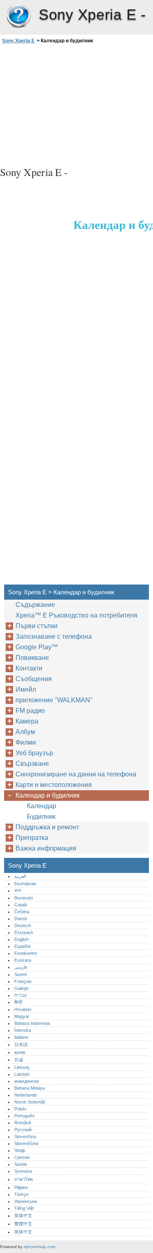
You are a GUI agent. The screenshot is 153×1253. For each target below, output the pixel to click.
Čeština (21, 911)
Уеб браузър (34, 753)
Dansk (20, 918)
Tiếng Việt (24, 1208)
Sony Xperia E (18, 16)
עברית (20, 995)
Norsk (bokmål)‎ (29, 1101)
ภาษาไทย (23, 1179)
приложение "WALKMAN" (54, 700)
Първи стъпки (37, 625)
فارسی (20, 967)
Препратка (32, 837)
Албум (25, 731)
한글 (18, 1059)
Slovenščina (26, 1143)
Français (23, 981)
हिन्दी (18, 1002)
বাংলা (17, 890)
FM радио (30, 710)
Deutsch (22, 925)
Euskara (22, 960)
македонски (26, 1081)
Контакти (29, 668)
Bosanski (23, 897)
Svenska (23, 1171)
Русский (22, 1129)
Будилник (41, 816)
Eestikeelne (25, 953)
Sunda (20, 1164)
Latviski (21, 1074)
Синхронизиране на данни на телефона (76, 774)
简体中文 (23, 1215)
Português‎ (24, 1115)
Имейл (26, 689)
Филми (26, 742)
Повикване (32, 657)
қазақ (19, 1052)
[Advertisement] (76, 104)
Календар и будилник (48, 795)
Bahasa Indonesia (32, 1023)
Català (20, 904)
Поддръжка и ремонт (47, 827)
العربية (20, 876)
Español (22, 946)
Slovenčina (25, 1136)
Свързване (32, 763)
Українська (25, 1201)
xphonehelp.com (39, 1246)
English (21, 939)
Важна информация (46, 848)
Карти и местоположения (54, 784)
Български (25, 883)
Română (22, 1122)
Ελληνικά (23, 932)
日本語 (21, 1044)
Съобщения (34, 678)
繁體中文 (23, 1223)
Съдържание (35, 604)
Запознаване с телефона (54, 636)
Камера (27, 721)
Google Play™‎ (37, 647)
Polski (20, 1108)
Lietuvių (21, 1067)
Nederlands (25, 1095)
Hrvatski (22, 1009)
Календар (41, 805)
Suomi (20, 974)
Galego (21, 988)
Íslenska (22, 1030)
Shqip (19, 1150)
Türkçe (21, 1194)
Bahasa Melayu (29, 1088)
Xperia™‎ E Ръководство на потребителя (76, 615)
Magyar (21, 1016)
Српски (21, 1157)
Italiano (21, 1037)
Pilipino (21, 1187)
